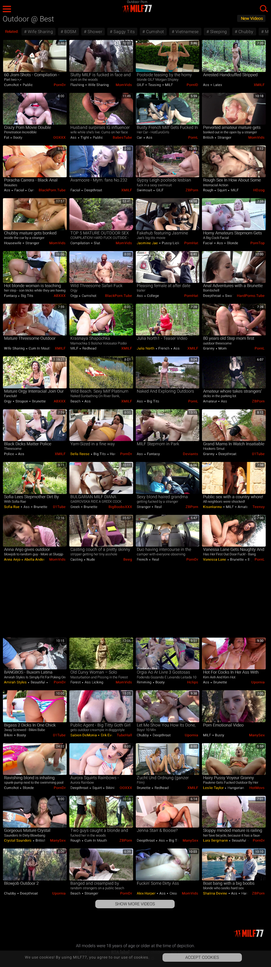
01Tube (258, 454)
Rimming (144, 682)
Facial (19, 190)
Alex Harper (146, 893)
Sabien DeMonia (84, 735)
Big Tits (26, 296)
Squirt (222, 190)
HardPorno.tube (251, 296)
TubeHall (124, 735)
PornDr (60, 85)
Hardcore (117, 454)
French (163, 348)
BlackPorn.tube (52, 190)
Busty (219, 735)
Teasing (154, 85)
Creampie (177, 893)
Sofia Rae (12, 507)
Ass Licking (93, 682)
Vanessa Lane (215, 559)
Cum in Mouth (39, 348)
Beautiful (38, 682)
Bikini (9, 735)
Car (140, 137)
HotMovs (257, 788)
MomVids (124, 85)
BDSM (69, 31)
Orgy (74, 296)
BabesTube (122, 137)
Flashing (77, 85)
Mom (222, 348)
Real (157, 507)
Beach (76, 401)
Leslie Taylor (213, 788)
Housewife (13, 243)
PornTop (257, 243)
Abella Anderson (37, 559)
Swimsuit (145, 190)
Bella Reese (80, 454)
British (208, 137)
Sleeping (218, 31)
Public (27, 85)
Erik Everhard (110, 735)
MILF (168, 85)
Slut (96, 243)
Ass (206, 85)
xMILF (259, 85)
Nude (90, 559)
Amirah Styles (16, 682)
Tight (85, 137)
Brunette (38, 401)
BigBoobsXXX (120, 507)
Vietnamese (186, 31)
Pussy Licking (173, 243)
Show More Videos (135, 903)
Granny (209, 348)
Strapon (22, 401)
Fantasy (11, 296)
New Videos (252, 18)
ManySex (257, 735)
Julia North (146, 348)
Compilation (80, 243)
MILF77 (135, 8)
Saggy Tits (123, 31)
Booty (17, 137)
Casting (77, 559)
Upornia (258, 682)
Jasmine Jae (148, 243)
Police (9, 454)
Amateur (210, 401)
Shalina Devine (215, 893)
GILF (141, 85)
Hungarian (236, 788)
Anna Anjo (12, 559)
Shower (94, 31)
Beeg (127, 559)
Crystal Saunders (18, 840)
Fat (7, 137)
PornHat (191, 243)
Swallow (232, 296)
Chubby (245, 31)
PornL (193, 137)
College (152, 296)
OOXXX (59, 137)
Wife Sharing (40, 31)
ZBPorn (192, 190)
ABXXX (60, 296)
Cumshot (154, 31)
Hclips (192, 682)
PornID (192, 85)
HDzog (259, 190)
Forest (76, 682)
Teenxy (258, 507)
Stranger (223, 137)
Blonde (232, 243)
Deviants (190, 454)
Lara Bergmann (216, 840)
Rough (208, 190)
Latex (217, 85)
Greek (75, 507)
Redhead (88, 348)
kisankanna (213, 507)
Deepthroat (92, 190)
